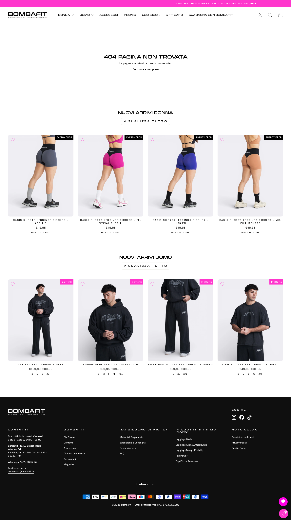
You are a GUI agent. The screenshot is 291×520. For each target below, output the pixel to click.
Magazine (69, 464)
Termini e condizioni (243, 437)
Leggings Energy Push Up (189, 450)
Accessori (108, 15)
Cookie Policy (239, 448)
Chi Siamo (69, 437)
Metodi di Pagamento (131, 437)
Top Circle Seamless (187, 461)
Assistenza (70, 448)
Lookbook (151, 15)
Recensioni (70, 459)
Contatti (68, 442)
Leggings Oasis (184, 439)
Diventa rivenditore (74, 453)
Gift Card (174, 15)
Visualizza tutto (145, 121)
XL (48, 373)
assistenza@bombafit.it (21, 471)
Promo (130, 15)
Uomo (85, 15)
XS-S (33, 232)
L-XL (47, 232)
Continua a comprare (145, 69)
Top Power (181, 455)
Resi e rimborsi (128, 448)
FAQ (122, 453)
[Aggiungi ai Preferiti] (12, 139)
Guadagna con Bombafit (211, 15)
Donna (64, 15)
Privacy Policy (239, 442)
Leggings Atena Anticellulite (191, 444)
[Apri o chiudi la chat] (283, 501)
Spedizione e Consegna (133, 442)
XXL (121, 373)
